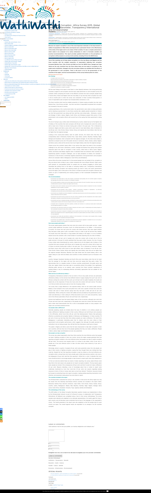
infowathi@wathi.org (53, 480)
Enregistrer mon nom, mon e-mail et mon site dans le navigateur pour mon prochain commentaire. (75, 452)
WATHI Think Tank (58, 485)
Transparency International (54, 33)
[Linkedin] (1, 414)
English (4, 22)
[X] (1, 411)
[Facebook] (1, 409)
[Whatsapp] (1, 416)
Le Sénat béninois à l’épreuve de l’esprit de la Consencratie (62, 475)
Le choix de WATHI (62, 32)
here (58, 40)
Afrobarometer (52, 37)
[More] (1, 421)
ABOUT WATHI (54, 487)
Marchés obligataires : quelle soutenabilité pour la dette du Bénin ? (64, 473)
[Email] (1, 419)
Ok (107, 491)
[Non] (149, 491)
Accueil (1, 22)
